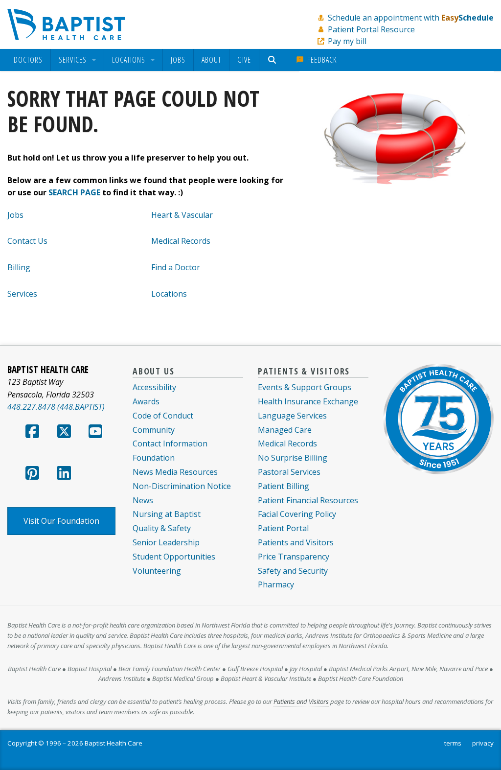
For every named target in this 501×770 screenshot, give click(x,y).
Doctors (28, 60)
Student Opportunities (174, 556)
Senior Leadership (166, 542)
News (143, 500)
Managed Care (285, 429)
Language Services (292, 415)
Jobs (178, 59)
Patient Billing (283, 486)
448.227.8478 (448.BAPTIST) (56, 406)
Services (73, 60)
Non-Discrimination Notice (182, 486)
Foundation (154, 457)
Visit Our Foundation (61, 520)
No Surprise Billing (292, 457)
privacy (483, 743)
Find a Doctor (175, 267)
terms (452, 743)
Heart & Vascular (182, 215)
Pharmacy (276, 584)
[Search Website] (273, 60)
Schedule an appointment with (411, 17)
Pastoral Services (289, 472)
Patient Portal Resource (371, 29)
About (211, 59)
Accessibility (154, 387)
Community (154, 429)
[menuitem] (28, 60)
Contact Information (170, 443)
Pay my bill (347, 41)
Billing (18, 267)
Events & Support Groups (304, 387)
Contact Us (27, 240)
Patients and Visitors (296, 542)
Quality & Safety (162, 528)
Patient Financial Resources (308, 500)
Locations (128, 60)
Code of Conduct (163, 415)
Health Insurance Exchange (308, 401)
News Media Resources (175, 472)
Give (244, 59)
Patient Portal (283, 528)
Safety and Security (293, 570)
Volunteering (157, 570)
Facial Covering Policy (297, 514)
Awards (146, 401)
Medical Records (180, 240)
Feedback (321, 59)
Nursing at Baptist (167, 514)
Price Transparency (293, 556)
